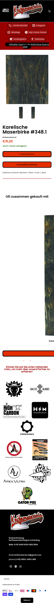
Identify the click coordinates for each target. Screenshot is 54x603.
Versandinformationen (27, 164)
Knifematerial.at (9, 137)
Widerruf (27, 600)
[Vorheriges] (24, 360)
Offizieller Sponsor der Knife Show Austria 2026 (29, 45)
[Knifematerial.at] (28, 11)
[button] (49, 11)
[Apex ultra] (14, 473)
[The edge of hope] (39, 473)
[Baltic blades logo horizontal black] (39, 389)
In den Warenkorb (27, 154)
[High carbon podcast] (14, 410)
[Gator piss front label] (27, 496)
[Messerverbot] (14, 449)
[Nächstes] (30, 360)
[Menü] (6, 11)
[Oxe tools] (14, 389)
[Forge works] (27, 428)
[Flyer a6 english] (39, 449)
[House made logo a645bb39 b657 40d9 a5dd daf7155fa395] (39, 410)
